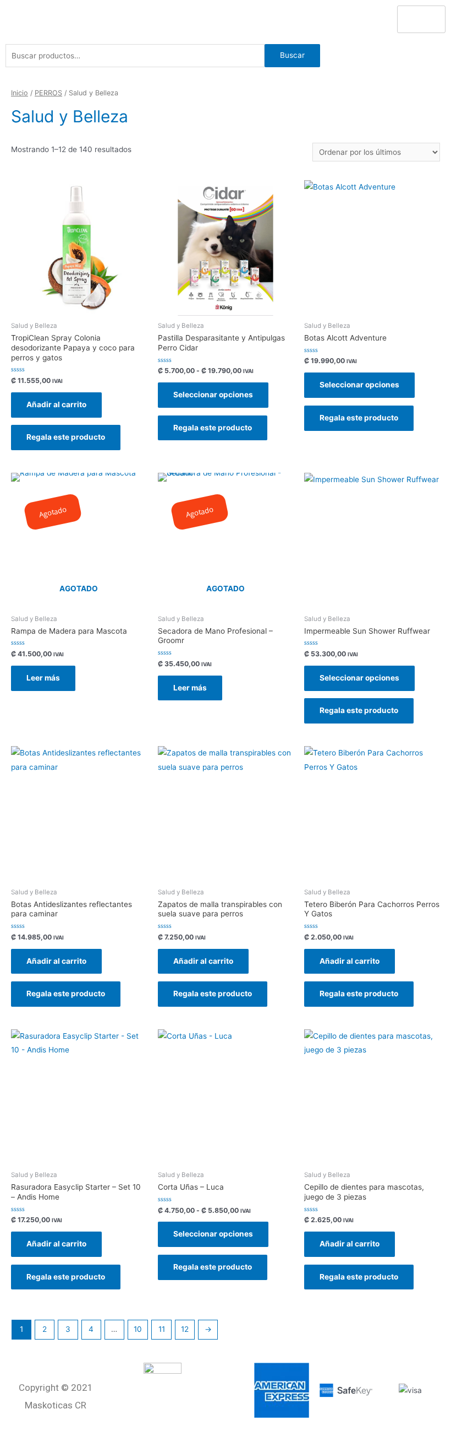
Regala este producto (65, 437)
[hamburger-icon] (421, 19)
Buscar (292, 55)
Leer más (43, 677)
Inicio (19, 93)
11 (161, 1329)
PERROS (48, 93)
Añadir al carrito (56, 404)
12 (185, 1329)
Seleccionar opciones (213, 394)
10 (138, 1329)
